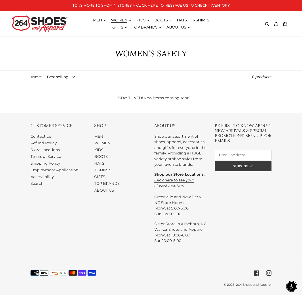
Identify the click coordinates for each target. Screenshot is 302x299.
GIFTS (99, 177)
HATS (99, 163)
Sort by (36, 77)
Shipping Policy (45, 163)
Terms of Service (46, 156)
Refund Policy (44, 143)
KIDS (98, 150)
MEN (98, 136)
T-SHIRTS (102, 170)
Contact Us (41, 136)
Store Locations (45, 150)
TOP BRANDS (107, 183)
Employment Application (54, 170)
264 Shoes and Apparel (253, 285)
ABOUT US (104, 190)
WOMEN (102, 143)
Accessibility (42, 177)
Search (37, 183)
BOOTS (101, 156)
